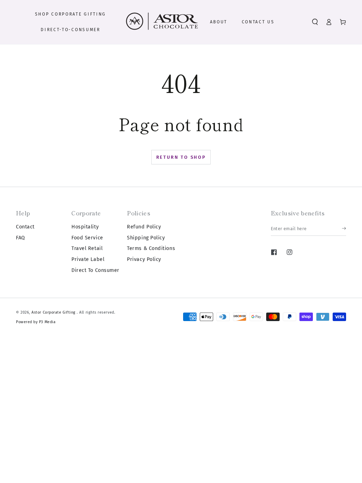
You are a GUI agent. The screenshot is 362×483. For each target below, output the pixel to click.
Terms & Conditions (151, 248)
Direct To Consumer (95, 270)
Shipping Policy (146, 238)
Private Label (87, 259)
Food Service (87, 238)
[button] (315, 22)
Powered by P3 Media (36, 322)
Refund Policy (144, 227)
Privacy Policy (144, 259)
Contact (25, 227)
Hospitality (85, 227)
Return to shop (181, 157)
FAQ (20, 238)
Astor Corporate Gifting (54, 312)
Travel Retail (87, 248)
